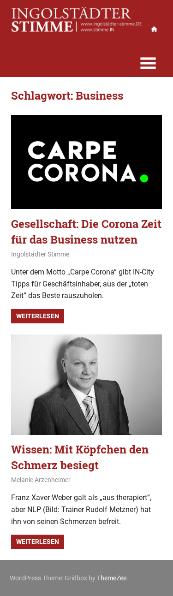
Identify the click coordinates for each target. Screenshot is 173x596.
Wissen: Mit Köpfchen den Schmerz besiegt (80, 457)
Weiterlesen (37, 316)
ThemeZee (111, 578)
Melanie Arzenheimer (41, 479)
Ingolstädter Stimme (40, 254)
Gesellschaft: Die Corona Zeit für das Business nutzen (86, 231)
